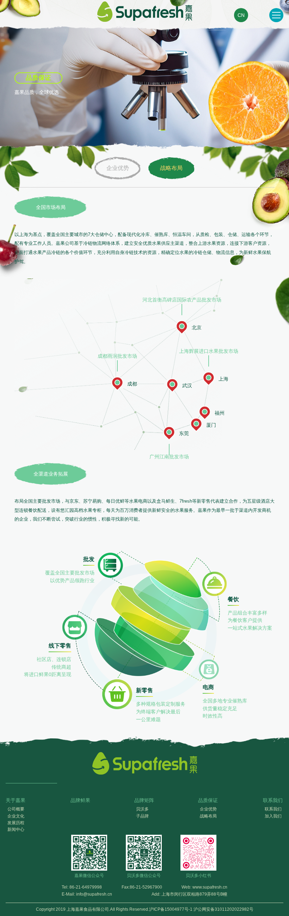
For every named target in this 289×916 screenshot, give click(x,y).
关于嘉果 (15, 800)
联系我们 (273, 800)
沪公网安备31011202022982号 (223, 909)
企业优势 (117, 168)
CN (241, 15)
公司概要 (15, 809)
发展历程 (15, 822)
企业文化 (15, 816)
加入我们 (273, 816)
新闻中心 (15, 829)
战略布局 (171, 168)
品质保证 (208, 800)
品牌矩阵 (144, 800)
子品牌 (142, 816)
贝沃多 (142, 809)
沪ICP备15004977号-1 (170, 909)
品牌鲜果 (80, 800)
